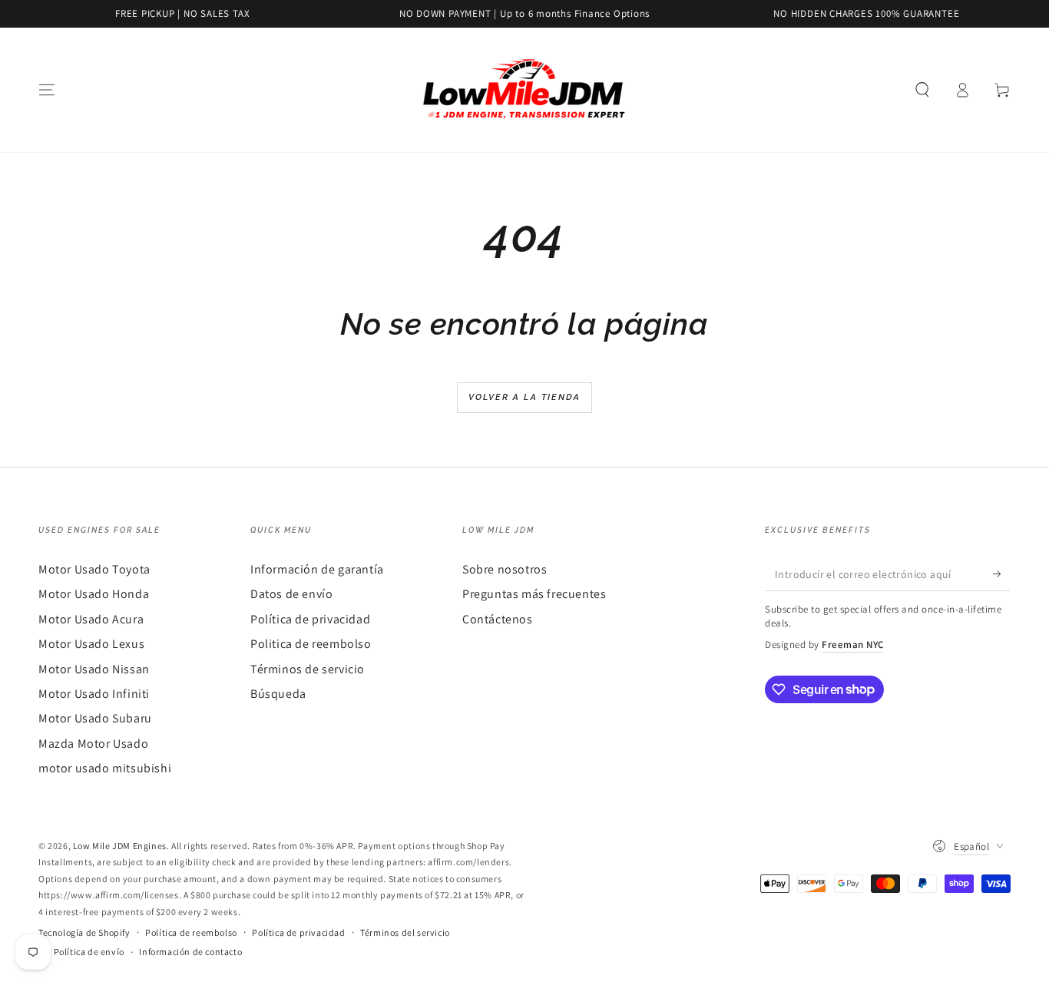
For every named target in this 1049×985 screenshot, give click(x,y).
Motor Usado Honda (93, 594)
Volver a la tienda (524, 397)
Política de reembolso (191, 932)
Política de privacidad (310, 619)
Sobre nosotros (504, 569)
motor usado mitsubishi (104, 768)
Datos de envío (291, 594)
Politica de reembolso (311, 644)
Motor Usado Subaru (95, 718)
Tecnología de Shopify (84, 932)
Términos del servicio (405, 932)
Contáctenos (497, 619)
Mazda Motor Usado (93, 743)
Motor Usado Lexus (91, 644)
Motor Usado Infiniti (94, 694)
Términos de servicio (307, 669)
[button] (922, 90)
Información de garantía (317, 569)
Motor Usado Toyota (94, 569)
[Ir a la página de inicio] (524, 89)
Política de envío (89, 951)
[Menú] (47, 90)
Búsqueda (278, 694)
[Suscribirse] (1002, 573)
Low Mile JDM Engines (120, 845)
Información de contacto (190, 951)
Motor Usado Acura (91, 619)
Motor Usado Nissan (94, 669)
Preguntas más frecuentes (534, 594)
